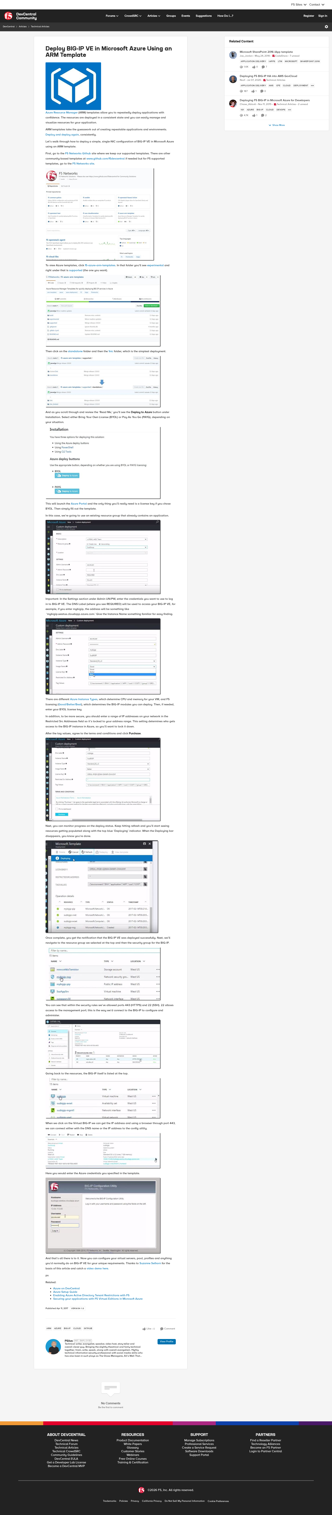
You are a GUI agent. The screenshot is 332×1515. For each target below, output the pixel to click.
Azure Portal (79, 503)
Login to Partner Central (265, 1451)
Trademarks (109, 1501)
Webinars (133, 1455)
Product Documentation (133, 1440)
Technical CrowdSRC (66, 1451)
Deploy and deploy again (62, 134)
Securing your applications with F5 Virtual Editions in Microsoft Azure (98, 1298)
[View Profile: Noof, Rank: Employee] (233, 79)
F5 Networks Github (78, 153)
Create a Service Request (199, 1448)
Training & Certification (132, 1462)
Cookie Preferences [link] (218, 1501)
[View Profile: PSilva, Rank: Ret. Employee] (53, 1346)
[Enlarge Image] (111, 86)
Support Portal (199, 1455)
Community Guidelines (66, 1455)
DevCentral (9, 26)
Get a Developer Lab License (66, 1462)
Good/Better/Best (69, 704)
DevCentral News (66, 1440)
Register (309, 15)
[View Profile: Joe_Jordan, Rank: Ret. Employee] (233, 55)
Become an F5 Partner (265, 1448)
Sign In (322, 15)
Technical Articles (40, 26)
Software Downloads (199, 1451)
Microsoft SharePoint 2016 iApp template (266, 52)
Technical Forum (66, 1444)
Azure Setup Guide (65, 1292)
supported (75, 270)
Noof (242, 80)
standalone (75, 351)
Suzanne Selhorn (150, 1263)
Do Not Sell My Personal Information (185, 1501)
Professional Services (199, 1444)
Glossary (133, 1448)
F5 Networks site (83, 163)
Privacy (135, 1501)
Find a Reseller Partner (265, 1440)
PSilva (69, 1340)
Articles (23, 26)
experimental (155, 265)
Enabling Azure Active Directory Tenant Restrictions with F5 (91, 1295)
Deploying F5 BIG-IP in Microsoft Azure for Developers (275, 100)
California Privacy (152, 1501)
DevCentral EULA (66, 1459)
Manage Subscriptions (199, 1440)
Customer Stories (132, 1451)
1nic (111, 351)
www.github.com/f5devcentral (105, 158)
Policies (123, 1501)
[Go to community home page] (20, 16)
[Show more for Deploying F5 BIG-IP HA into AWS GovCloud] (312, 85)
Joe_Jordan (246, 56)
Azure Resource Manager (62, 112)
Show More (278, 125)
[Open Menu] (326, 26)
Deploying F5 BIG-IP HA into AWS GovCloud (268, 76)
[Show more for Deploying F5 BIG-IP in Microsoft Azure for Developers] (289, 110)
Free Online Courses (133, 1459)
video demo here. (98, 1268)
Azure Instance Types (83, 699)
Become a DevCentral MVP (66, 1466)
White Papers (133, 1444)
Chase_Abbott (248, 104)
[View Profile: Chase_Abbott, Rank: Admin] (233, 103)
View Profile (166, 1341)
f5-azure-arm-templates (100, 265)
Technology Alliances (265, 1444)
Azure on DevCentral (66, 1288)
